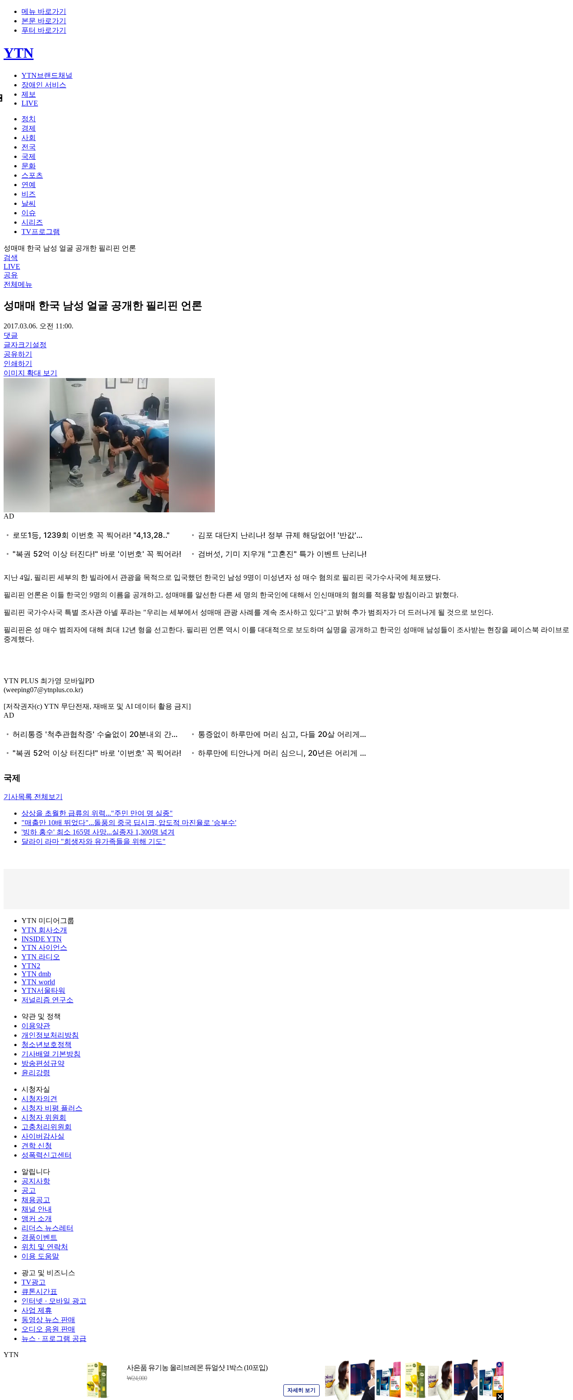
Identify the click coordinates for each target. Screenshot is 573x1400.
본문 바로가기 (43, 21)
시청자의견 (39, 1098)
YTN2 (30, 966)
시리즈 (32, 222)
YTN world (38, 982)
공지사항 (35, 1181)
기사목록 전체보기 (33, 796)
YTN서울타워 (43, 990)
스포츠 (32, 175)
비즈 (28, 194)
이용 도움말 (40, 1256)
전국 (28, 147)
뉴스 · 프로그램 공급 (53, 1338)
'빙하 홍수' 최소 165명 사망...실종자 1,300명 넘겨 (98, 832)
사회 (28, 137)
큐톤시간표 (39, 1291)
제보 (28, 94)
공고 (28, 1190)
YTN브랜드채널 (47, 75)
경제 (28, 128)
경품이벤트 (39, 1237)
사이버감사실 (42, 1136)
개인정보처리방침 (50, 1035)
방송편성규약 (42, 1063)
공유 (11, 275)
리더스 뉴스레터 (47, 1228)
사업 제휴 (36, 1310)
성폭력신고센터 (46, 1155)
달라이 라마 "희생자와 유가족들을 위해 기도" (93, 841)
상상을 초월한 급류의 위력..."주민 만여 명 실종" (97, 813)
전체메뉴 (18, 284)
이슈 (28, 213)
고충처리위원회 (46, 1127)
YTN (19, 53)
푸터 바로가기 (43, 30)
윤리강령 (35, 1073)
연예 (28, 184)
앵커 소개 (36, 1218)
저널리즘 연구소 (47, 1000)
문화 (28, 166)
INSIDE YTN (41, 939)
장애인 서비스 (43, 85)
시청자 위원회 (43, 1117)
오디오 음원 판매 (48, 1329)
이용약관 (35, 1026)
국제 (28, 156)
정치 (28, 119)
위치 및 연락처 (44, 1247)
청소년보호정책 (46, 1044)
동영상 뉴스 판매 (48, 1319)
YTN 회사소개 (44, 930)
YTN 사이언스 (44, 947)
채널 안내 (36, 1209)
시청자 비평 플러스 (51, 1108)
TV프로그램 (40, 231)
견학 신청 (36, 1145)
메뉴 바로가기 (43, 11)
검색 (11, 257)
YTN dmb (36, 974)
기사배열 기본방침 (51, 1054)
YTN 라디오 (40, 957)
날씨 (28, 203)
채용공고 (35, 1200)
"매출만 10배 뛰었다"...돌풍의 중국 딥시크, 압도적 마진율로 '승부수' (128, 822)
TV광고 (33, 1282)
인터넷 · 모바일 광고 (53, 1301)
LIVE (29, 103)
